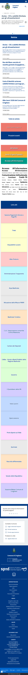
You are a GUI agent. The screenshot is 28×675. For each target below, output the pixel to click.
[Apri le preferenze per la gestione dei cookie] (2, 672)
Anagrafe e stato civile (13, 601)
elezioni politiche (23, 180)
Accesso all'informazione (14, 170)
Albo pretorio (13, 635)
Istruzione (5, 187)
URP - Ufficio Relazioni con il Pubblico (13, 653)
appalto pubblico (16, 172)
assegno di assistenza (23, 172)
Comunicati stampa (13, 627)
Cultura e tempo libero (13, 603)
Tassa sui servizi (23, 191)
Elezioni (15, 180)
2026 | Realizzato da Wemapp (14, 674)
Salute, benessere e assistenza (13, 620)
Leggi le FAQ (13, 660)
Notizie (13, 625)
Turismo (13, 194)
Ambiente (13, 618)
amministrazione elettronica (7, 172)
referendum (23, 189)
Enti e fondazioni (13, 590)
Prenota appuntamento (13, 658)
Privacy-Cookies (4, 670)
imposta (17, 184)
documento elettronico (6, 180)
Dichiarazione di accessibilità (13, 663)
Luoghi (13, 595)
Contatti (13, 639)
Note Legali (12, 670)
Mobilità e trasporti (13, 612)
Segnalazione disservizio (13, 662)
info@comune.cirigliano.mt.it (13, 651)
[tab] (12, 33)
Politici (13, 592)
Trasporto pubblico (6, 194)
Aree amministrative (13, 584)
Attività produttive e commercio (13, 606)
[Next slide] (26, 22)
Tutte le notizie (14, 119)
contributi (12, 177)
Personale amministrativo (13, 594)
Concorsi (3, 177)
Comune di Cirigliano (15, 6)
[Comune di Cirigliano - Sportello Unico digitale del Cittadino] (7, 6)
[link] (14, 148)
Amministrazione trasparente (13, 637)
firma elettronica (5, 184)
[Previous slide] (2, 22)
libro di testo (17, 187)
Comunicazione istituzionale (14, 175)
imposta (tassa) (24, 184)
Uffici (13, 588)
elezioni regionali (6, 182)
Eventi (13, 628)
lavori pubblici (12, 187)
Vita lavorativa (13, 605)
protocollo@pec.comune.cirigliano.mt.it (13, 649)
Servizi (13, 598)
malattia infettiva (24, 187)
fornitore (12, 184)
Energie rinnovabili (15, 182)
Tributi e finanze (13, 616)
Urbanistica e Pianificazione (13, 608)
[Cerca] (25, 6)
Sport (18, 191)
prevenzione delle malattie (9, 189)
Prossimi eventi (14, 136)
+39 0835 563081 (13, 647)
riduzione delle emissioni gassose (9, 191)
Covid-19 (23, 177)
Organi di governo (13, 586)
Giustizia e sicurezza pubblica (13, 614)
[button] (26, 1)
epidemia (23, 182)
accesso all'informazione (14, 168)
